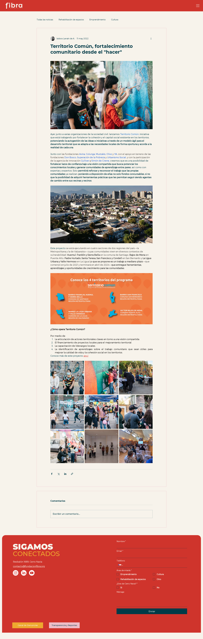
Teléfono (121, 560)
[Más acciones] (151, 38)
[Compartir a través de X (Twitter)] (58, 474)
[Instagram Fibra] (15, 573)
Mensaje (120, 592)
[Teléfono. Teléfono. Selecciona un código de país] (120, 565)
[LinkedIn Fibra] (24, 573)
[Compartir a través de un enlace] (72, 474)
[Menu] (196, 5)
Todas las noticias (45, 19)
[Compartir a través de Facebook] (51, 474)
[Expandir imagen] (67, 377)
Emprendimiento (97, 19)
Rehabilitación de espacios (71, 19)
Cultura (114, 19)
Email (120, 551)
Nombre (121, 541)
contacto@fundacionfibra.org (29, 566)
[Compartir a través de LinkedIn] (65, 474)
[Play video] (101, 214)
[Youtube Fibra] (32, 573)
